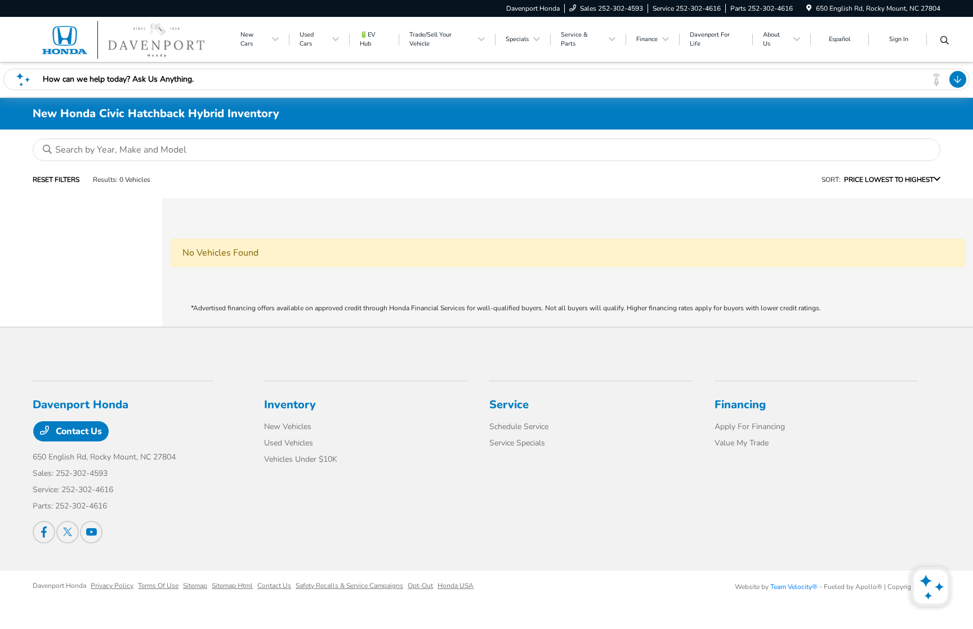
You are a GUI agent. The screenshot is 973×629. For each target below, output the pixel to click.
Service (509, 404)
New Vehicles (287, 426)
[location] (808, 8)
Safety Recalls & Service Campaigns (349, 585)
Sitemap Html (232, 585)
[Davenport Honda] (129, 39)
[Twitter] (67, 532)
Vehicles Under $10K (300, 459)
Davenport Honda (59, 585)
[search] (944, 41)
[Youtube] (91, 532)
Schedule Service (518, 426)
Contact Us (77, 431)
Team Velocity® (794, 586)
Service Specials (517, 443)
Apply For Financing (750, 426)
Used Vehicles (288, 443)
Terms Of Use (158, 585)
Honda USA (456, 585)
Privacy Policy (112, 585)
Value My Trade (742, 443)
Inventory (290, 404)
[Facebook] (44, 532)
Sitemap (195, 585)
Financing (740, 404)
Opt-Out (420, 585)
